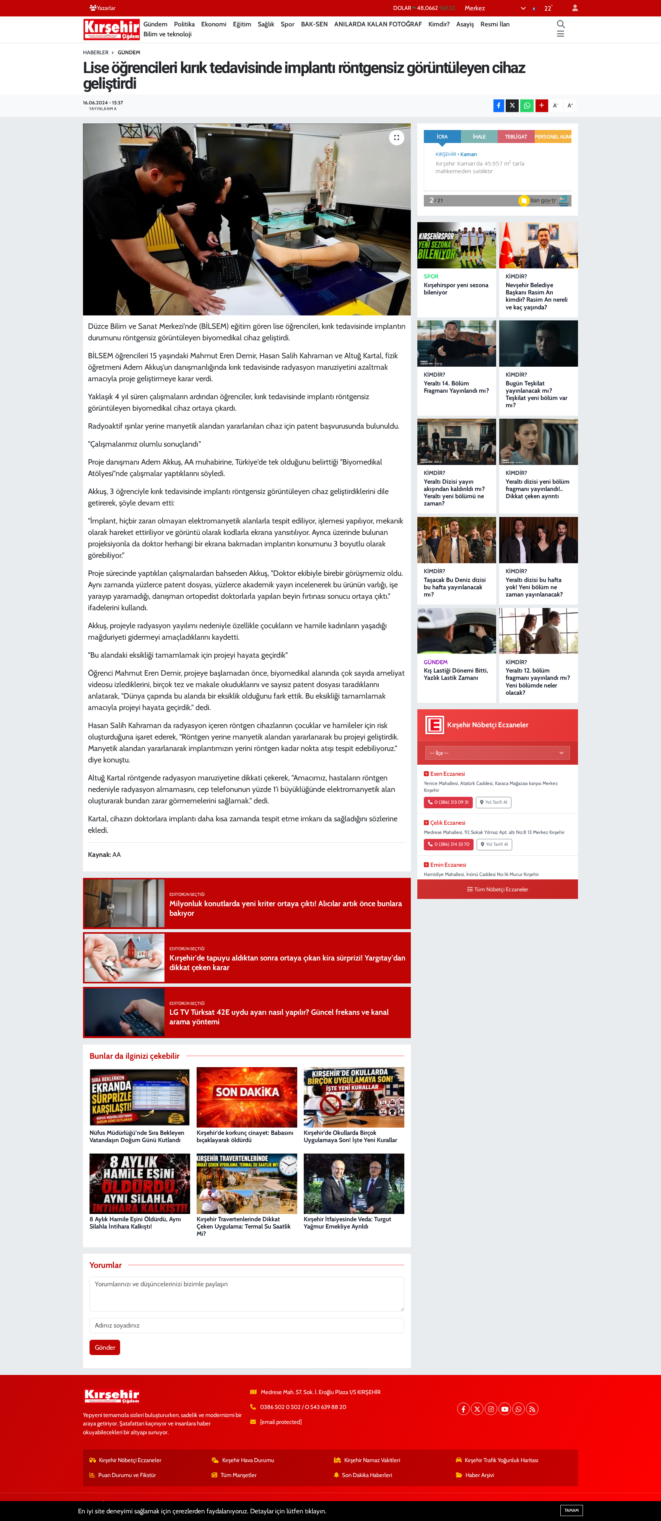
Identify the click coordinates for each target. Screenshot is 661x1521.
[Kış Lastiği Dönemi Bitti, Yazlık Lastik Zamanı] (456, 631)
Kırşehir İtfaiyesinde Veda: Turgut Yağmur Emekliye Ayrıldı (347, 1223)
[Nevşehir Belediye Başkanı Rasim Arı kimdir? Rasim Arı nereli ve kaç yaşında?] (538, 245)
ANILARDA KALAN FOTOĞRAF (378, 24)
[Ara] (561, 24)
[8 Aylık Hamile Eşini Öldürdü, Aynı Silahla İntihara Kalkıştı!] (140, 1183)
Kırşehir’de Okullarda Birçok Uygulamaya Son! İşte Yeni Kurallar (350, 1136)
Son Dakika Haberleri (367, 1475)
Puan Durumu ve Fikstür (127, 1475)
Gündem (155, 24)
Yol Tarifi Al (496, 802)
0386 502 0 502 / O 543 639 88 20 (303, 1407)
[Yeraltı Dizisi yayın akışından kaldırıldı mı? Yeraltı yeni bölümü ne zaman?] (456, 442)
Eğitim (242, 24)
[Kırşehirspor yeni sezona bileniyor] (456, 245)
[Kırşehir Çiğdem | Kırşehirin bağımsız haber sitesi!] (111, 28)
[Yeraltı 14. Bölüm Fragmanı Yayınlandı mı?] (456, 343)
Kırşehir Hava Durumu (248, 1460)
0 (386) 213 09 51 (452, 802)
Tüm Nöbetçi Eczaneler (501, 889)
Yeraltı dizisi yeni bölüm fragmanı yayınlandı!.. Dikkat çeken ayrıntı (538, 489)
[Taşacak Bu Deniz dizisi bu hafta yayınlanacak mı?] (456, 540)
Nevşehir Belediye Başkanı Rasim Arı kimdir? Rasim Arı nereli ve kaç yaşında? (537, 296)
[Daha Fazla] (542, 105)
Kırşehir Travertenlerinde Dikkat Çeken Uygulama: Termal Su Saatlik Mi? (244, 1226)
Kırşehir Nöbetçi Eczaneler (130, 1460)
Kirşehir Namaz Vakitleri (372, 1460)
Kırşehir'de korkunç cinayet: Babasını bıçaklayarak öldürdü (245, 1136)
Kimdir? (439, 24)
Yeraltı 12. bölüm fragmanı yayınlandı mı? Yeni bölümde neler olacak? (538, 681)
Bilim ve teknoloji (167, 34)
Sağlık (266, 24)
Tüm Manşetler (239, 1475)
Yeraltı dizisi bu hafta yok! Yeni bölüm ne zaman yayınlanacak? (534, 587)
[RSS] (532, 1408)
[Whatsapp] (518, 1408)
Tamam (572, 1510)
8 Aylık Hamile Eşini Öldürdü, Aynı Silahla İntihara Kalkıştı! (135, 1223)
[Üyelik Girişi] (572, 8)
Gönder (105, 1347)
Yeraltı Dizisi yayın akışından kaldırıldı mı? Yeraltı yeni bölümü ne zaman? (454, 492)
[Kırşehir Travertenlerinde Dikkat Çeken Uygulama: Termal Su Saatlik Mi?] (247, 1183)
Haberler (95, 52)
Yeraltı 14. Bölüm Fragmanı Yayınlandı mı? (456, 387)
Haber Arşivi (480, 1475)
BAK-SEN (314, 24)
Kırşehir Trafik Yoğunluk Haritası (501, 1460)
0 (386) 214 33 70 (452, 844)
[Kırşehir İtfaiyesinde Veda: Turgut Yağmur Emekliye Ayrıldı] (354, 1183)
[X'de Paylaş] (512, 105)
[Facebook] (463, 1408)
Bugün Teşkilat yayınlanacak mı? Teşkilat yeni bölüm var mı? (536, 394)
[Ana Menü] (560, 34)
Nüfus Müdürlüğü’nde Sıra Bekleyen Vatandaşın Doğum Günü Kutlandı (137, 1136)
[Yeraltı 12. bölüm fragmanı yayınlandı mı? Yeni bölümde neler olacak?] (538, 631)
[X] (477, 1408)
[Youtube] (504, 1408)
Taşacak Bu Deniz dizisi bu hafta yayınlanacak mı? (455, 587)
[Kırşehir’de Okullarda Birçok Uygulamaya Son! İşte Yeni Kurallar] (354, 1096)
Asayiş (465, 24)
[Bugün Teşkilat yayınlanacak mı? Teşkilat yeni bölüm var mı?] (538, 343)
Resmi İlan (495, 24)
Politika (184, 24)
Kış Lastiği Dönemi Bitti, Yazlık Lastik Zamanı (456, 674)
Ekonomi (213, 24)
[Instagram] (491, 1408)
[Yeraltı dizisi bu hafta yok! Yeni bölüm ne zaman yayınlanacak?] (538, 540)
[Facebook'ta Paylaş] (498, 105)
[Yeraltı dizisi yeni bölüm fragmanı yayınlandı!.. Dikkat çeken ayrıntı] (538, 442)
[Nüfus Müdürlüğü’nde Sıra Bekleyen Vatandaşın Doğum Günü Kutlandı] (140, 1096)
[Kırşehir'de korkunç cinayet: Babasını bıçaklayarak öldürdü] (247, 1096)
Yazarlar (106, 8)
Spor (288, 24)
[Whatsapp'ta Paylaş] (527, 105)
